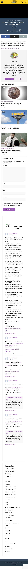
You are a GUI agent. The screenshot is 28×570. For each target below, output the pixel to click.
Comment (5, 165)
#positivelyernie (16, 328)
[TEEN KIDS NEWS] (9, 225)
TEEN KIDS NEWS (13, 233)
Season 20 (19, 20)
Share (14, 333)
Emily (2, 48)
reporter (10, 48)
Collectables (4, 101)
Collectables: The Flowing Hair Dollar (11, 104)
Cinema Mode (20, 31)
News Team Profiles (11, 20)
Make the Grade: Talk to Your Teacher (11, 151)
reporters (16, 48)
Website (4, 197)
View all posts (9, 78)
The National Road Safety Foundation (13, 363)
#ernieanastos (8, 328)
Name (4, 183)
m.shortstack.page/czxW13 (12, 349)
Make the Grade (5, 148)
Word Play (9, 126)
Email (4, 190)
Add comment (8, 31)
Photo (9, 331)
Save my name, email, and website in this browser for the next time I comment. (13, 204)
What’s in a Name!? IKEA (10, 128)
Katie (6, 48)
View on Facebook (8, 333)
